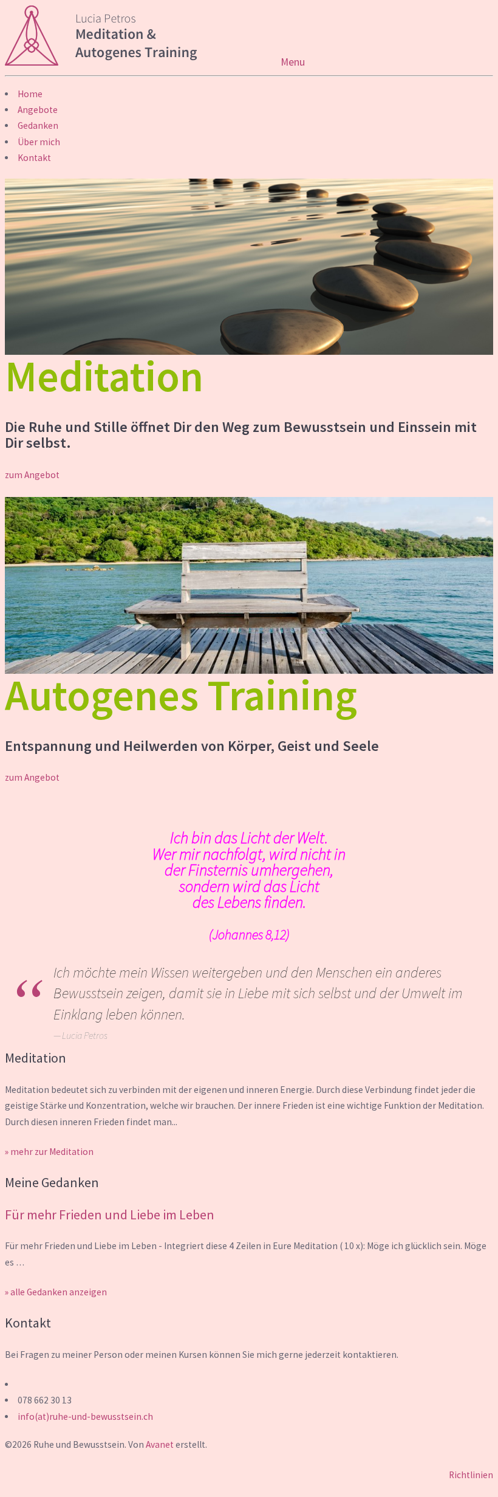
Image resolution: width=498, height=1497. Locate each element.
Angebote (38, 109)
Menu (293, 62)
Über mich (39, 142)
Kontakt (34, 157)
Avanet (160, 1444)
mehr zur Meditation (52, 1151)
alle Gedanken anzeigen (58, 1292)
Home (30, 94)
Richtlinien (471, 1475)
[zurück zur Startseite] (143, 62)
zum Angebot (32, 475)
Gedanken (38, 125)
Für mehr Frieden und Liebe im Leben (109, 1214)
